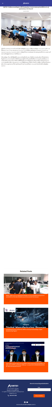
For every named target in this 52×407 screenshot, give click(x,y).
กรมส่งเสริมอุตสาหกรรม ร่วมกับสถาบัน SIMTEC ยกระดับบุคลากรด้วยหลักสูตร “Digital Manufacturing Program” (24, 330)
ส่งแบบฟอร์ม (39, 395)
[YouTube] (27, 402)
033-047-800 (13, 395)
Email (39, 387)
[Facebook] (25, 402)
